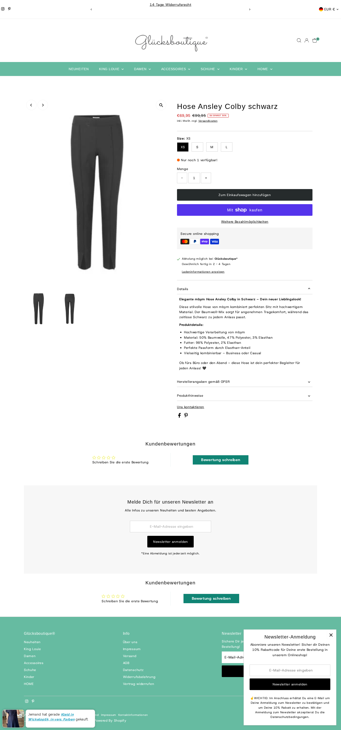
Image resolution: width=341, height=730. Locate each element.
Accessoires (174, 69)
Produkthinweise (190, 395)
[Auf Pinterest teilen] (186, 416)
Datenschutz (133, 670)
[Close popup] (331, 635)
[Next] (249, 9)
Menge (182, 169)
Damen (141, 69)
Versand (129, 656)
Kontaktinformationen (133, 715)
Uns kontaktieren (190, 407)
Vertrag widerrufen (138, 684)
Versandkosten (208, 120)
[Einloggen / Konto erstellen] (307, 40)
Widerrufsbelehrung (139, 677)
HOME (263, 69)
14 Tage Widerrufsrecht (170, 4)
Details (182, 289)
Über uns (130, 642)
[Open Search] (299, 40)
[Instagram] (3, 9)
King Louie (109, 69)
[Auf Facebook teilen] (180, 416)
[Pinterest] (9, 9)
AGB (126, 663)
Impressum (132, 649)
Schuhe (208, 69)
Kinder (237, 69)
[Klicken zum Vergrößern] (161, 105)
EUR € (329, 9)
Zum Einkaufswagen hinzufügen (245, 195)
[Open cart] (314, 40)
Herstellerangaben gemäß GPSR (203, 382)
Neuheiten (79, 69)
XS (183, 147)
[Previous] (91, 9)
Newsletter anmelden (170, 542)
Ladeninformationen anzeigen (203, 271)
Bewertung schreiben (220, 459)
